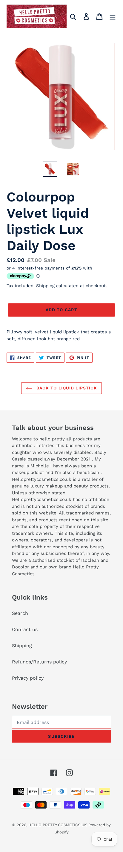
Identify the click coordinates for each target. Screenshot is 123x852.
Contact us (25, 629)
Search (20, 613)
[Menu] (112, 16)
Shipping (45, 285)
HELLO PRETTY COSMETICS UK (57, 825)
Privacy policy (28, 678)
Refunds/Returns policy (39, 662)
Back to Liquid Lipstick (66, 388)
